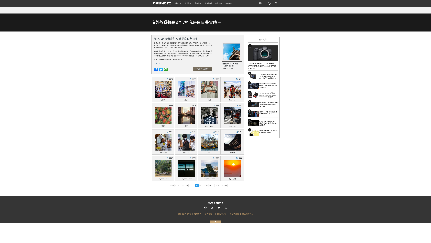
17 (204, 186)
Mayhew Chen (163, 179)
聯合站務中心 (247, 214)
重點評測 (208, 3)
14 (193, 186)
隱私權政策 (221, 214)
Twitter (161, 69)
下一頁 (224, 186)
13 (190, 186)
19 (210, 186)
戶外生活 (188, 3)
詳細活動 (157, 63)
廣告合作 (197, 214)
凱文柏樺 (232, 179)
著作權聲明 (209, 214)
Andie (232, 152)
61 (216, 186)
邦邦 (163, 100)
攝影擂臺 (228, 3)
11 (183, 186)
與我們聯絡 (234, 214)
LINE (166, 69)
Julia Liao (232, 126)
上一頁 (171, 186)
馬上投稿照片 (203, 69)
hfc (209, 152)
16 (200, 186)
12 (187, 186)
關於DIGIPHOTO (184, 214)
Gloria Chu (209, 126)
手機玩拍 (218, 3)
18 (207, 186)
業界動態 (198, 3)
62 (219, 186)
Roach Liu (232, 100)
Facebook (156, 69)
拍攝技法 (178, 3)
